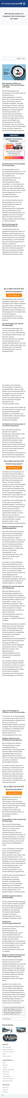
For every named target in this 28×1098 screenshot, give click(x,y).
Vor (24, 58)
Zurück (19, 58)
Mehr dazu (17, 1014)
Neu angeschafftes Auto (15, 155)
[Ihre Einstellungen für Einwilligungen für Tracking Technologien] (2, 1095)
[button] (3, 1030)
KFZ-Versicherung (6, 1018)
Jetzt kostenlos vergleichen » (14, 157)
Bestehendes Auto (15, 153)
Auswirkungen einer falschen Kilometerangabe (12, 324)
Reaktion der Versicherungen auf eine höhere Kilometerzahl (11, 122)
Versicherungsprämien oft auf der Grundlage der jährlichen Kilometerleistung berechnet (12, 194)
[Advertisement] (14, 40)
